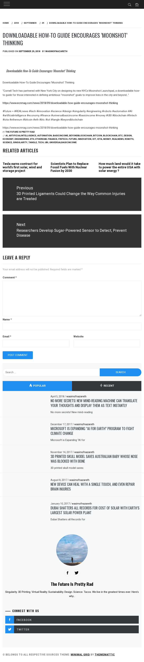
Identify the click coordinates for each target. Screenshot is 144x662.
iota (99, 139)
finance (52, 139)
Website (78, 336)
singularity (20, 142)
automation (44, 135)
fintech (63, 139)
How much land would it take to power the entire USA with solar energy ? (119, 167)
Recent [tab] (108, 385)
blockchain (110, 135)
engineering (22, 139)
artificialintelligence (22, 135)
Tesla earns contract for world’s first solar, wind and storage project (22, 167)
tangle (32, 142)
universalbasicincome (63, 142)
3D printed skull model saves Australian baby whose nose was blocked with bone (94, 459)
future (73, 139)
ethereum (41, 139)
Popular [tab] (39, 385)
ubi (46, 142)
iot (94, 139)
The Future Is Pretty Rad (20, 132)
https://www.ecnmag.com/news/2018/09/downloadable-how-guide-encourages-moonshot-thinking (60, 103)
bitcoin (97, 135)
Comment (10, 277)
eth (32, 139)
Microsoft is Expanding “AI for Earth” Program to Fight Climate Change (92, 431)
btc (120, 135)
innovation (84, 139)
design (128, 135)
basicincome (60, 135)
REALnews (118, 139)
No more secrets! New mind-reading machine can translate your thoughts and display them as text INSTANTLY (94, 403)
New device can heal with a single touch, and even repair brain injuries (93, 487)
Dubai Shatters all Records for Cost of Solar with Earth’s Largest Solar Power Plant (95, 510)
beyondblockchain (80, 135)
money (107, 139)
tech (41, 142)
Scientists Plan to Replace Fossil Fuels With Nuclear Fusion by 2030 (70, 167)
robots (129, 139)
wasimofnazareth (56, 51)
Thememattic (105, 654)
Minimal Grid (80, 654)
